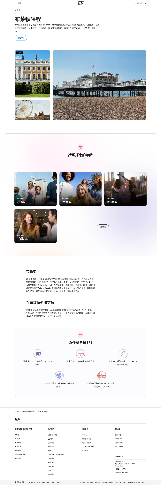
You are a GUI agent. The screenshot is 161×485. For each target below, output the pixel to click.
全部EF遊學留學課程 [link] (28, 411)
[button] (18, 3)
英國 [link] (39, 411)
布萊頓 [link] (46, 411)
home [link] (17, 411)
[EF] (81, 3)
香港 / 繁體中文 (22, 482)
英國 (18, 10)
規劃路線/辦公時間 (121, 472)
